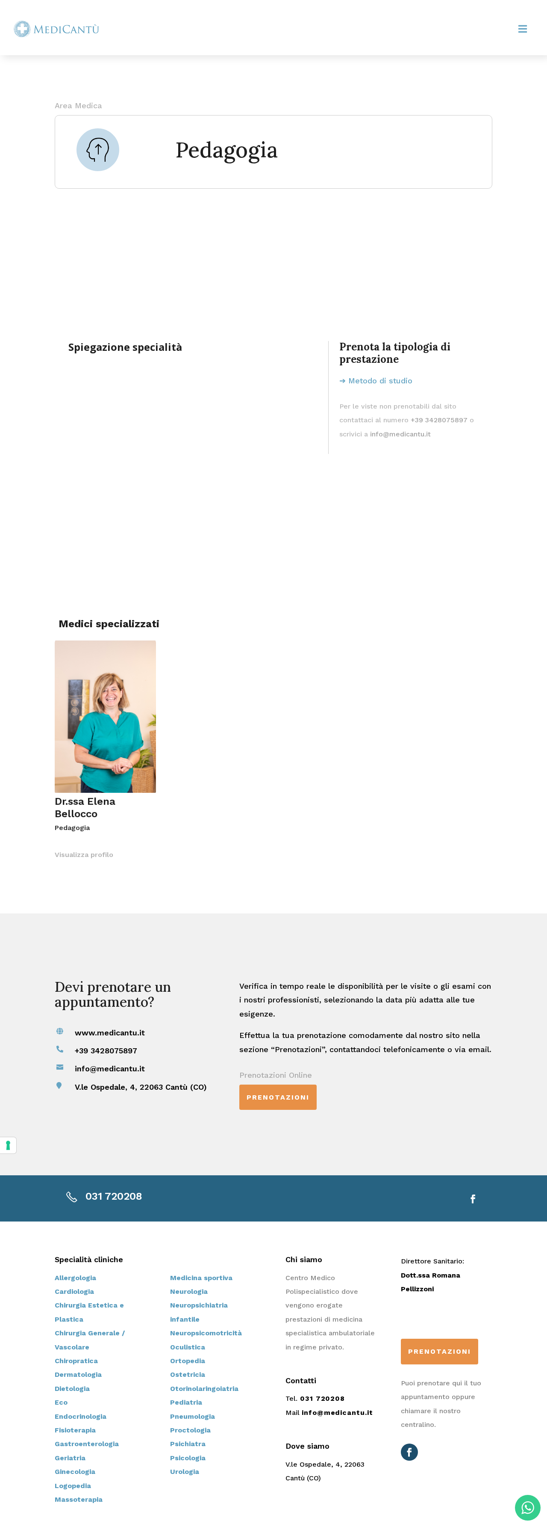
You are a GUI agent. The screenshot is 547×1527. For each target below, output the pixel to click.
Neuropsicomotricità (206, 1333)
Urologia (184, 1472)
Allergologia (75, 1278)
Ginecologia (75, 1472)
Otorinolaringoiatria (204, 1389)
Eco (61, 1402)
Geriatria (70, 1458)
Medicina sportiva (201, 1278)
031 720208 (113, 1196)
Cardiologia (74, 1291)
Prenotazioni (278, 1097)
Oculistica (187, 1347)
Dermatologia (78, 1374)
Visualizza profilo (84, 855)
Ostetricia (187, 1374)
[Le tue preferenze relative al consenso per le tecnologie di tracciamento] (8, 1145)
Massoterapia (79, 1499)
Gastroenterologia (87, 1444)
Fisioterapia (75, 1430)
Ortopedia (187, 1361)
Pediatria (186, 1402)
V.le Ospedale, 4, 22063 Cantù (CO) (141, 1086)
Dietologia (72, 1389)
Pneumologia (192, 1416)
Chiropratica (76, 1361)
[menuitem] (522, 29)
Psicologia (188, 1458)
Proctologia (190, 1430)
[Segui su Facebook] (473, 1198)
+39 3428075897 (439, 420)
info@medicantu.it (400, 434)
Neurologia (189, 1291)
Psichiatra (188, 1444)
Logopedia (73, 1486)
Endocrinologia (80, 1416)
